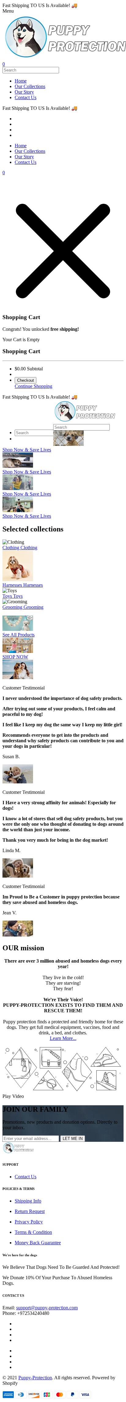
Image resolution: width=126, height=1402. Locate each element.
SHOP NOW (15, 656)
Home (21, 80)
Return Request (30, 1211)
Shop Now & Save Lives (26, 449)
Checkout (25, 380)
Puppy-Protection (35, 1377)
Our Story (24, 92)
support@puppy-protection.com (47, 1307)
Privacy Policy (29, 1221)
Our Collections (30, 86)
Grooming (13, 607)
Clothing (11, 547)
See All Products (18, 634)
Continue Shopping (33, 386)
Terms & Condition (33, 1232)
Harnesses (12, 585)
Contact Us (25, 97)
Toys (7, 596)
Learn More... (63, 1038)
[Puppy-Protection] (84, 421)
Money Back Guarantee (38, 1242)
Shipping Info (28, 1200)
